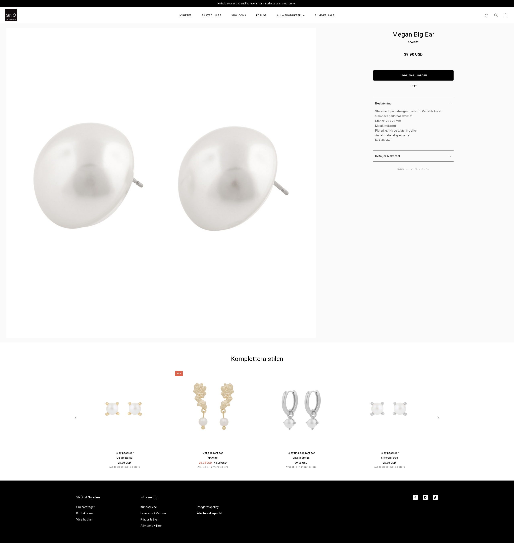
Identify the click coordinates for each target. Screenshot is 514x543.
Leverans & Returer (153, 513)
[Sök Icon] (496, 15)
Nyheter (185, 15)
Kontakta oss (85, 513)
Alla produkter (289, 15)
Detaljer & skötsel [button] (387, 156)
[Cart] (505, 15)
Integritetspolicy (208, 507)
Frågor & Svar (150, 519)
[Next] (438, 417)
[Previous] (76, 417)
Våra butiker (84, 519)
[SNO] (18, 15)
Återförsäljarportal (209, 513)
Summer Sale (325, 15)
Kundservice (149, 507)
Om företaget (85, 507)
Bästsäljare (211, 15)
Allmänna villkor (151, 525)
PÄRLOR (261, 15)
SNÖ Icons (238, 15)
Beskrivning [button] (383, 103)
